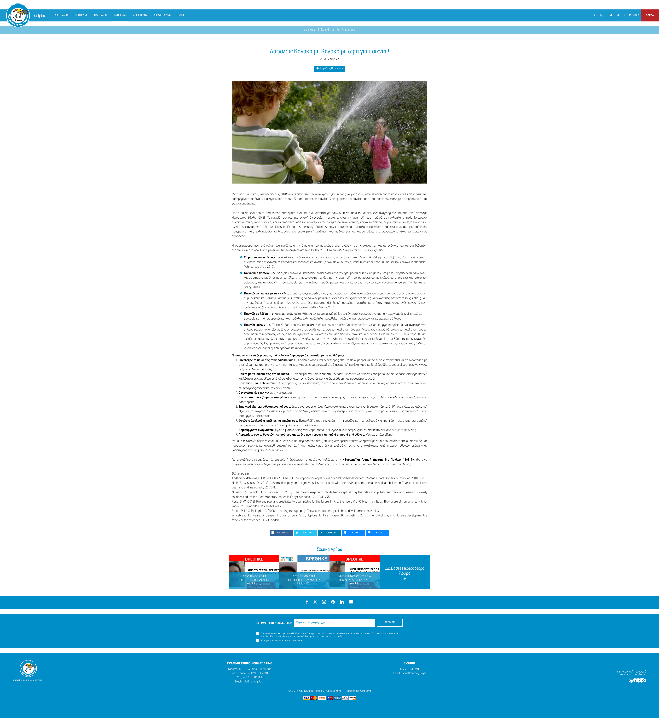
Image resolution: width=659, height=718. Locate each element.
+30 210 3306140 (258, 673)
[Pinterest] (332, 602)
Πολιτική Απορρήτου (306, 636)
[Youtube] (351, 602)
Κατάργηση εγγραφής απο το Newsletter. (282, 641)
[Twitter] (315, 602)
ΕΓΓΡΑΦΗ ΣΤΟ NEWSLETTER (274, 623)
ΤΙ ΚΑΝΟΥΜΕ (81, 15)
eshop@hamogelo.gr (413, 673)
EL (624, 15)
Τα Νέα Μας (325, 30)
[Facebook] (307, 602)
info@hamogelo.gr (254, 681)
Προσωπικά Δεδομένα (358, 690)
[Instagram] (324, 602)
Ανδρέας (40, 15)
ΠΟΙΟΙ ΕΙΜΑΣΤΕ (61, 15)
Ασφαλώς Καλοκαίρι (331, 68)
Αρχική (308, 30)
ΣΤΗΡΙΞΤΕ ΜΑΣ (140, 15)
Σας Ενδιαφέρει (346, 30)
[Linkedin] (341, 602)
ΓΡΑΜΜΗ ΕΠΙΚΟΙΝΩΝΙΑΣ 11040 (250, 663)
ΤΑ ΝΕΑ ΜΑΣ (120, 15)
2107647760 (412, 669)
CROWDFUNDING (162, 15)
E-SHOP (181, 15)
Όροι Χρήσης (333, 690)
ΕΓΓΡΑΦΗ (390, 622)
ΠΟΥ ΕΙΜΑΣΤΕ (100, 15)
